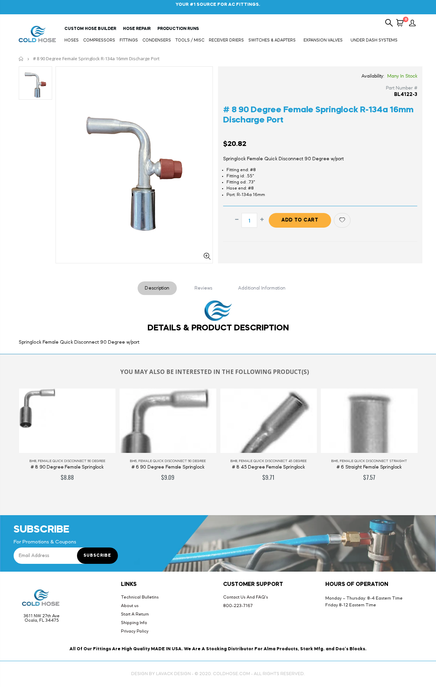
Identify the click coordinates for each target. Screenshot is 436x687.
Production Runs (178, 29)
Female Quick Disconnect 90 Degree (114, 461)
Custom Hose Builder (90, 29)
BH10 (377, 461)
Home (21, 58)
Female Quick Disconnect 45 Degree (215, 461)
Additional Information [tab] (261, 288)
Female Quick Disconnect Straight (315, 461)
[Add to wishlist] (342, 220)
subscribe (97, 556)
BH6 (75, 461)
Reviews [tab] (203, 288)
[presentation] (6, 442)
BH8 (175, 461)
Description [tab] (157, 288)
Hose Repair (137, 29)
